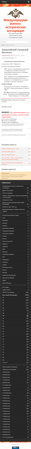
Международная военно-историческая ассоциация (15, 186)
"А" (15, 297)
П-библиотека (15, 408)
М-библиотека (15, 400)
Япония (15, 270)
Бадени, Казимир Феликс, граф (10, 148)
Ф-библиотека (15, 421)
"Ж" (15, 313)
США (15, 249)
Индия (15, 280)
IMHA (15, 444)
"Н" (15, 329)
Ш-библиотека (15, 432)
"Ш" (15, 357)
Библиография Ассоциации (15, 367)
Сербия (15, 264)
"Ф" (15, 347)
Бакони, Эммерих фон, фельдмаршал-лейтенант (12, 163)
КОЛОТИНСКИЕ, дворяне (9, 151)
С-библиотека (15, 413)
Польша (15, 236)
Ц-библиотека (15, 429)
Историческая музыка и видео (15, 215)
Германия (15, 246)
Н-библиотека (15, 403)
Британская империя (15, 228)
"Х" (15, 349)
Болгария (15, 262)
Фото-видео (15, 287)
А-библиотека (15, 372)
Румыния (15, 251)
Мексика (15, 223)
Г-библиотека (15, 380)
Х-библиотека (15, 424)
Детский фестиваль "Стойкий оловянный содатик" (15, 210)
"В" (15, 302)
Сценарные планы (15, 200)
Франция (15, 244)
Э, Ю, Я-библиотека (15, 437)
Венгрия (15, 272)
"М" (15, 326)
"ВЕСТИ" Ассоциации (15, 292)
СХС (15, 257)
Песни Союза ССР (15, 241)
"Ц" (15, 352)
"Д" (15, 308)
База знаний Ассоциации (8, 57)
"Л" (15, 323)
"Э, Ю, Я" (15, 362)
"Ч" (15, 355)
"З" (15, 57)
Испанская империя (15, 233)
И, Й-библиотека (15, 393)
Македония (15, 259)
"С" (15, 339)
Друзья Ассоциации (15, 190)
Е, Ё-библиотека (15, 385)
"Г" (15, 305)
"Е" (15, 310)
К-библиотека (15, 395)
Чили (15, 218)
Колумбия (15, 220)
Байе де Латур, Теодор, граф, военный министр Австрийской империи (12, 158)
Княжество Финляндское (15, 275)
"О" (15, 331)
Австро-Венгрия (15, 283)
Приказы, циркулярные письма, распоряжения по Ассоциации (15, 196)
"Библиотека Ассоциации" (15, 369)
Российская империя (15, 254)
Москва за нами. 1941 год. (15, 206)
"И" (15, 318)
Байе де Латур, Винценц (8, 154)
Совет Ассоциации (15, 193)
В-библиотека (15, 377)
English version (15, 289)
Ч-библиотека (15, 426)
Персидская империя (15, 231)
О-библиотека (15, 406)
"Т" (15, 342)
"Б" (15, 300)
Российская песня (15, 267)
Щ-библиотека (15, 434)
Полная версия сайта (9, 45)
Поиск (28, 41)
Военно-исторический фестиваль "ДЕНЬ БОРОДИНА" (15, 203)
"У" (15, 344)
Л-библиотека (15, 398)
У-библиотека (15, 419)
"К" (15, 321)
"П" (15, 334)
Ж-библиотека (15, 387)
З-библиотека (15, 390)
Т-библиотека (15, 416)
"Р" (15, 336)
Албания (15, 225)
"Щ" (15, 360)
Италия (15, 238)
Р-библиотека (15, 411)
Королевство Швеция (15, 277)
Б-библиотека (15, 374)
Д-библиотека (15, 382)
